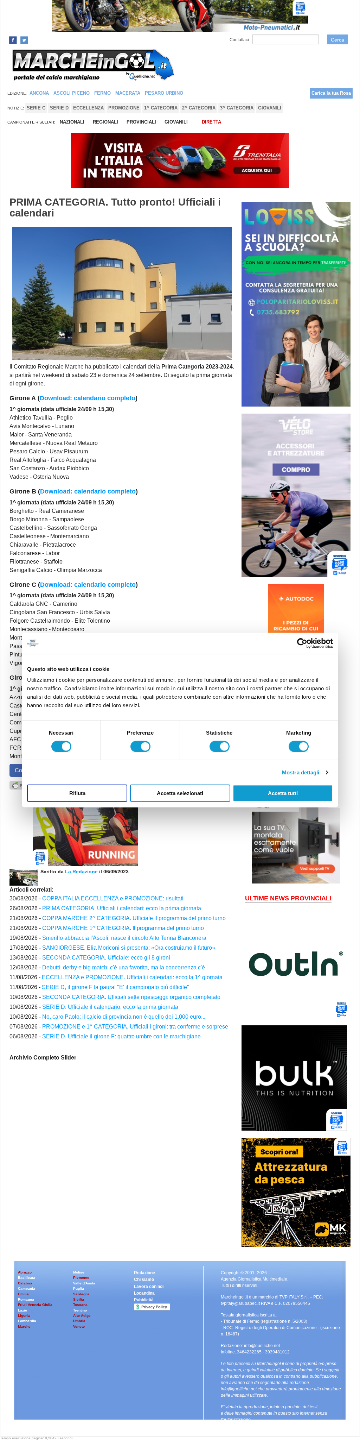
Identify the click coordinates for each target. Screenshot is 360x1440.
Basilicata (26, 1277)
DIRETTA (211, 122)
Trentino (80, 1310)
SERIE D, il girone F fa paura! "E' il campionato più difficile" (115, 987)
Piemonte (81, 1277)
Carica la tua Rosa (331, 93)
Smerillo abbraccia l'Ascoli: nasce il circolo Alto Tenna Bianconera (124, 938)
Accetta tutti (283, 793)
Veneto (79, 1326)
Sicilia (78, 1299)
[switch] (140, 746)
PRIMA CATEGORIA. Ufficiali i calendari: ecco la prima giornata (121, 908)
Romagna (26, 1299)
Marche (24, 1326)
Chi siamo (144, 1279)
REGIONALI (105, 122)
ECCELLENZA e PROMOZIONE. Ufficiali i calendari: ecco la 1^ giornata (132, 977)
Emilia (23, 1294)
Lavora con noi (148, 1286)
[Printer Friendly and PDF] (21, 785)
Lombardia (27, 1321)
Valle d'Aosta (84, 1283)
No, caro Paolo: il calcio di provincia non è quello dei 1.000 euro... (123, 1017)
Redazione (144, 1272)
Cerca (337, 40)
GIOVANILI (176, 122)
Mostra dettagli (301, 772)
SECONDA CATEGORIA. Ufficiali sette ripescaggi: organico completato (131, 997)
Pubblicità (144, 1299)
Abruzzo (25, 1272)
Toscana (80, 1305)
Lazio (22, 1310)
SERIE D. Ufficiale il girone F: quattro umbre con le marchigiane (121, 1036)
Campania (26, 1288)
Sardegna (81, 1294)
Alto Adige (82, 1316)
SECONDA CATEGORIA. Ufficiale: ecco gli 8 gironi (106, 958)
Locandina (144, 1293)
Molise (78, 1272)
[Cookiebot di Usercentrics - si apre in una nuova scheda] (302, 643)
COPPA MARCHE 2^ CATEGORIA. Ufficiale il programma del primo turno (134, 918)
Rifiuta (77, 793)
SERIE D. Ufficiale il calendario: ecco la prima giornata (110, 1007)
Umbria (79, 1321)
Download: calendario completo (87, 398)
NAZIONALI (72, 122)
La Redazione (82, 871)
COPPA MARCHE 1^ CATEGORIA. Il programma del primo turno (123, 928)
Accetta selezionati (180, 793)
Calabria (25, 1283)
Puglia (78, 1288)
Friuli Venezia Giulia (35, 1305)
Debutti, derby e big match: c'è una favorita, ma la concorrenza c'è (123, 967)
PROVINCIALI (141, 122)
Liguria (24, 1316)
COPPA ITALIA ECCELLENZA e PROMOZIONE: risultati (113, 898)
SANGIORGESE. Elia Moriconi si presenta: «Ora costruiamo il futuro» (128, 948)
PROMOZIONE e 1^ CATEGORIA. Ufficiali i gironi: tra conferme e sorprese (135, 1027)
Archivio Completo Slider (42, 1058)
